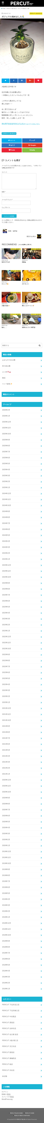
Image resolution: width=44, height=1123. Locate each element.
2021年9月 (6, 726)
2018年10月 (6, 935)
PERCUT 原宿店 (8, 1022)
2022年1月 (6, 702)
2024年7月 (6, 523)
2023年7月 (6, 595)
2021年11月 (6, 714)
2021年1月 (6, 774)
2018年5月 (6, 965)
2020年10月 (6, 792)
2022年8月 (6, 660)
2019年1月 (6, 917)
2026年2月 (6, 410)
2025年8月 (6, 445)
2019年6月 (6, 887)
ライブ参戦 (6, 384)
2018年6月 (6, 959)
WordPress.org (7, 1099)
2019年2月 (6, 911)
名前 (3, 192)
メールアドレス (7, 199)
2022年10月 (6, 648)
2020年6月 (6, 815)
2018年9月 (6, 941)
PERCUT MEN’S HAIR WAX (22, 1115)
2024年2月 (6, 553)
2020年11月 (6, 786)
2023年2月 (6, 625)
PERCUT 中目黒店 (9, 1016)
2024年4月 (6, 541)
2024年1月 (6, 559)
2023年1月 (6, 631)
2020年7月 (6, 809)
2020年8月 (6, 804)
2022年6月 (6, 672)
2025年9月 (6, 440)
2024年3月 (6, 547)
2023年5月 (6, 607)
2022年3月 (6, 690)
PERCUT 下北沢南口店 (10, 1010)
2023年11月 (6, 571)
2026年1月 (6, 416)
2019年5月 (6, 893)
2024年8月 (6, 517)
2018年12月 (6, 923)
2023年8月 (6, 589)
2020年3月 (6, 833)
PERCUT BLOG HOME (16, 1113)
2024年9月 (6, 511)
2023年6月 (6, 601)
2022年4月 (6, 684)
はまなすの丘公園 (8, 360)
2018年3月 (6, 977)
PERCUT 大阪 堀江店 (10, 133)
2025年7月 (6, 451)
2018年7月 (6, 953)
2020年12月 (6, 780)
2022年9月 (6, 654)
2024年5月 (6, 535)
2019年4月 (6, 899)
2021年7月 (6, 738)
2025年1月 (6, 487)
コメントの (8, 1097)
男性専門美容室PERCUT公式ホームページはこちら (21, 124)
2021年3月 (6, 762)
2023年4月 (6, 613)
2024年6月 (6, 529)
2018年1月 (6, 989)
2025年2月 (6, 481)
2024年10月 (6, 505)
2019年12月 (6, 851)
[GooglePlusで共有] (30, 81)
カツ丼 (4, 372)
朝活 (3, 378)
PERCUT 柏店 (7, 1064)
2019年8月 (6, 875)
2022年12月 (6, 636)
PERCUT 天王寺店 (9, 1046)
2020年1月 (6, 845)
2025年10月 (6, 434)
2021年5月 (6, 750)
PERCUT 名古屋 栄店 (10, 1034)
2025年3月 (6, 475)
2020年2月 (6, 839)
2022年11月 (6, 642)
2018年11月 (6, 929)
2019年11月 (6, 857)
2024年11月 (6, 499)
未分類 (4, 1076)
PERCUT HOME (29, 1113)
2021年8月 (6, 732)
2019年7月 (6, 881)
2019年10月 (6, 863)
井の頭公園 (6, 366)
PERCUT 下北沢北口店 (10, 1005)
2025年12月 (6, 422)
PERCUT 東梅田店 (9, 1058)
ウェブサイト (6, 207)
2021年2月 (6, 768)
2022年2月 (6, 696)
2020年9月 (6, 798)
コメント (4, 172)
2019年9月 (6, 869)
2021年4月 (6, 756)
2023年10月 (6, 577)
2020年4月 (6, 827)
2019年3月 (6, 905)
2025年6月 (6, 457)
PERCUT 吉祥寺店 (9, 1028)
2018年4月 (6, 971)
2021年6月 (6, 744)
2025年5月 (6, 463)
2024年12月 (6, 493)
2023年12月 (6, 565)
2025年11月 (6, 428)
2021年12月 (6, 708)
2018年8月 (6, 947)
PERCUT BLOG (21, 1119)
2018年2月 (6, 983)
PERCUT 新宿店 (8, 1052)
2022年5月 (6, 678)
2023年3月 (6, 619)
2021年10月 (6, 720)
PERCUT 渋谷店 (8, 1070)
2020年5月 (6, 821)
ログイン (5, 1092)
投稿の (6, 1094)
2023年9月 (6, 583)
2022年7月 (6, 666)
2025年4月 (6, 469)
